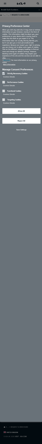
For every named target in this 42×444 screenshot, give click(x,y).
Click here (6, 60)
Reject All (21, 121)
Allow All (21, 111)
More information (9, 64)
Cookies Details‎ (9, 77)
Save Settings (21, 130)
